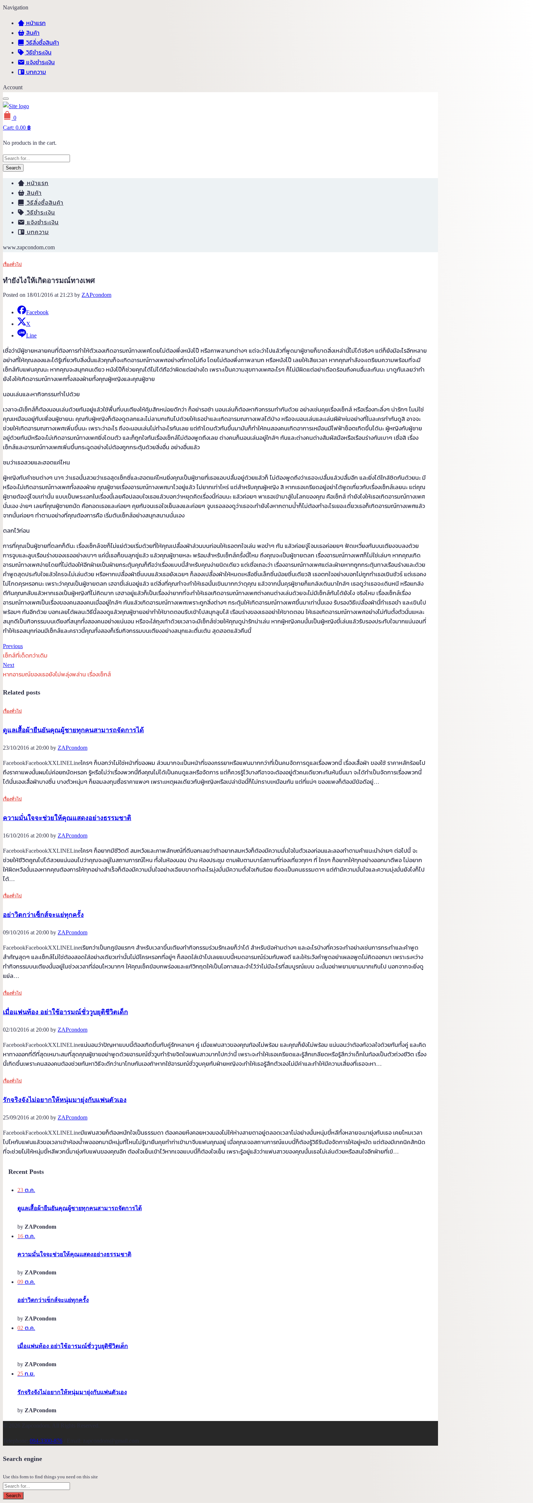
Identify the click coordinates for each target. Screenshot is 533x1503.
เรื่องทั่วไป (12, 264)
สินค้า (32, 33)
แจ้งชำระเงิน (40, 62)
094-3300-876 (46, 1441)
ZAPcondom (96, 295)
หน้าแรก (35, 23)
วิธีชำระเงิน (38, 52)
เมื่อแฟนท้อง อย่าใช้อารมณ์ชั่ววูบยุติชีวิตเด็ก (65, 1012)
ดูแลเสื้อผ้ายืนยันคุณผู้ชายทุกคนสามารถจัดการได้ (73, 730)
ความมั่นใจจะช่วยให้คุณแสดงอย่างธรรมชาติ (67, 818)
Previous (13, 646)
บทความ (35, 72)
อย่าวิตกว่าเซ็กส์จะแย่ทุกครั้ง (43, 914)
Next (8, 665)
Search (13, 168)
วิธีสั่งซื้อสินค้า (42, 43)
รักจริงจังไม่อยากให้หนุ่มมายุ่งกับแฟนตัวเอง (65, 1099)
